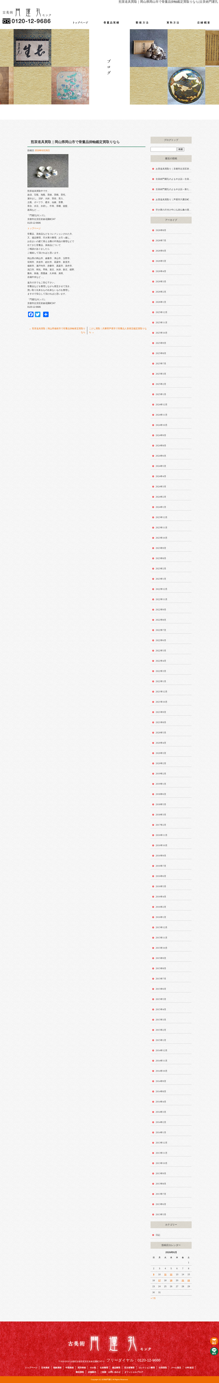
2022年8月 (161, 620)
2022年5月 (161, 650)
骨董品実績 (111, 20)
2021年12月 (161, 691)
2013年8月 (161, 1183)
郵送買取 (80, 1372)
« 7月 (153, 1298)
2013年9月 (161, 1173)
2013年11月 (161, 1153)
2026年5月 (161, 261)
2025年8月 (161, 353)
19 (171, 1280)
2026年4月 (161, 271)
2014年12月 (161, 1050)
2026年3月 (161, 281)
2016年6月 (161, 876)
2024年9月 (161, 435)
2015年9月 (161, 958)
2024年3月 (161, 486)
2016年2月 (161, 907)
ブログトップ (171, 140)
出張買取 (163, 1367)
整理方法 (142, 20)
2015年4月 (161, 1009)
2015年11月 (161, 937)
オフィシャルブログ (134, 1372)
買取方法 (172, 20)
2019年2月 (161, 773)
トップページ (80, 20)
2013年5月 (161, 1214)
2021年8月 (161, 722)
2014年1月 (161, 1132)
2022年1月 (161, 681)
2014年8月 (161, 1091)
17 (159, 1280)
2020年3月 (161, 753)
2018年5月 (161, 804)
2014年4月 (161, 1101)
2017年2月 (161, 825)
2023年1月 (161, 579)
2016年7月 (161, 866)
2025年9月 (161, 343)
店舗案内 (92, 1372)
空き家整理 (129, 1367)
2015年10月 (161, 948)
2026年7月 (161, 240)
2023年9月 (161, 548)
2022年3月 (161, 671)
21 (183, 1280)
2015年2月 (161, 1030)
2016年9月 (161, 855)
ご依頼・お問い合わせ (110, 1372)
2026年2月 (161, 291)
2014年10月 (161, 1071)
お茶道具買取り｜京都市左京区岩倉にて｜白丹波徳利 (174, 168)
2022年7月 (161, 630)
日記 (158, 1235)
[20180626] (47, 185)
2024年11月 (161, 414)
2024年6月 (161, 456)
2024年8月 (161, 445)
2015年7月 (161, 978)
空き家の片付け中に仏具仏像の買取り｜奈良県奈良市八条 (174, 209)
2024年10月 (161, 425)
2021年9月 (161, 712)
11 (165, 1274)
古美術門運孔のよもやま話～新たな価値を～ (174, 189)
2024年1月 (161, 507)
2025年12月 (161, 312)
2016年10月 (161, 845)
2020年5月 (161, 732)
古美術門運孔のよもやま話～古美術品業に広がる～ (174, 179)
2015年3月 (161, 1019)
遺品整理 (116, 1367)
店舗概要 (203, 20)
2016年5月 (161, 886)
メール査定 (176, 1367)
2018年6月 (161, 794)
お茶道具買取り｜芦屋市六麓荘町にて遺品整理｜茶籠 (174, 199)
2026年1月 (161, 302)
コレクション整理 (146, 1367)
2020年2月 (161, 763)
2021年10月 (161, 702)
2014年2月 (161, 1122)
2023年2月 (161, 568)
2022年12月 (161, 589)
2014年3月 (161, 1112)
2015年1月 (161, 1040)
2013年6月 (161, 1204)
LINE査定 (189, 1367)
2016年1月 (161, 917)
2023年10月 (161, 538)
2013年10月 (161, 1163)
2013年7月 (161, 1194)
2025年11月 (161, 322)
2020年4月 (161, 743)
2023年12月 (161, 517)
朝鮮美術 (57, 1367)
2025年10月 (161, 332)
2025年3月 (161, 373)
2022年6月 (161, 640)
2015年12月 (161, 927)
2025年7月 (161, 363)
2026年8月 (161, 230)
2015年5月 (161, 999)
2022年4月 (161, 661)
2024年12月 (161, 404)
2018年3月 (161, 814)
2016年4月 (161, 896)
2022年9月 (161, 609)
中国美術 (70, 1367)
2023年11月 (161, 527)
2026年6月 (161, 250)
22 (189, 1280)
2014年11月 (161, 1060)
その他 (93, 1367)
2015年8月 (161, 968)
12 (171, 1274)
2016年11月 (161, 835)
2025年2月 (161, 384)
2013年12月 (161, 1142)
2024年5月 (161, 466)
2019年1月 (161, 784)
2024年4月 (161, 476)
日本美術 (45, 1367)
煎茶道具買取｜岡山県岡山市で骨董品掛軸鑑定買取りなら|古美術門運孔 (168, 1)
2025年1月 (161, 394)
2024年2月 (161, 497)
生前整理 (104, 1367)
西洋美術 (82, 1367)
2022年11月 (161, 599)
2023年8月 (161, 558)
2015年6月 (161, 989)
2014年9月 (161, 1081)
